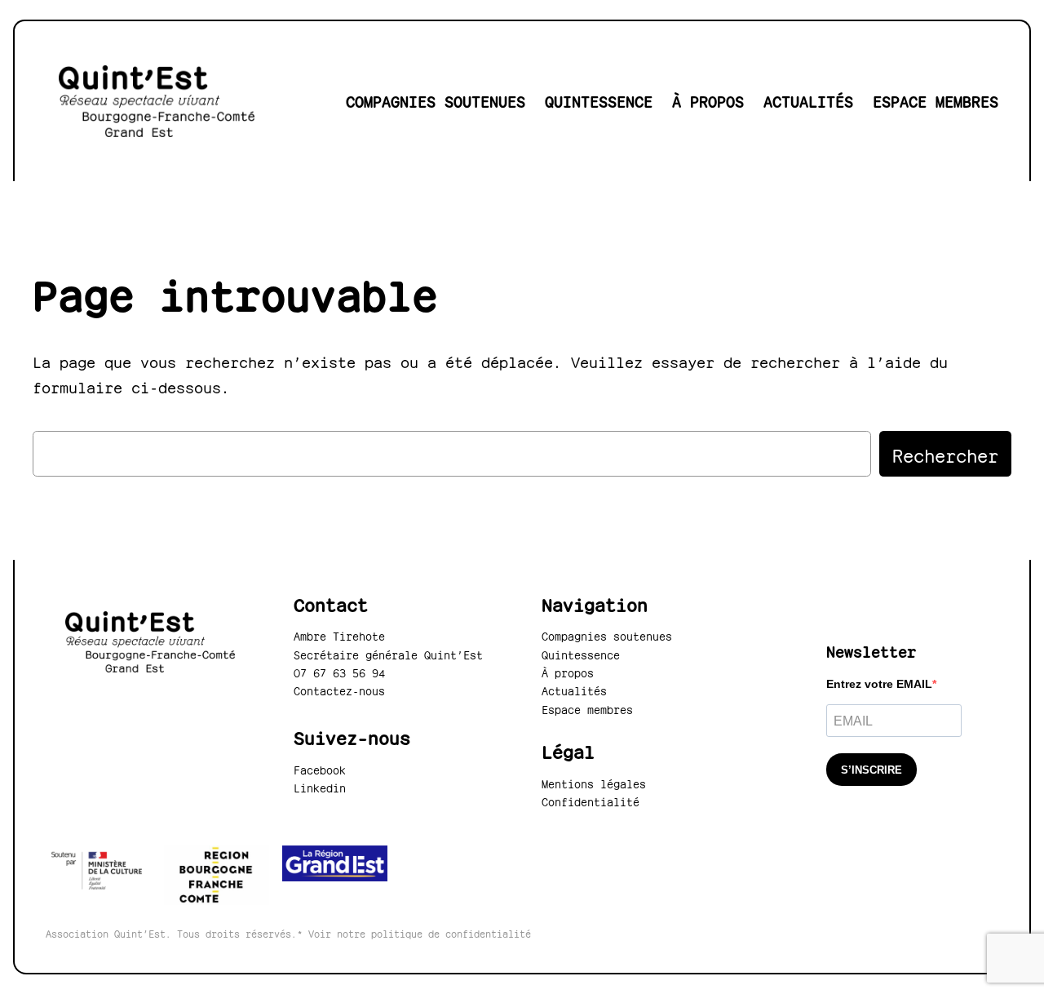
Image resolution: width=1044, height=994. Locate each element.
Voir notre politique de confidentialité (419, 932)
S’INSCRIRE (871, 770)
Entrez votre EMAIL (879, 683)
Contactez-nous (339, 690)
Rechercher (945, 453)
